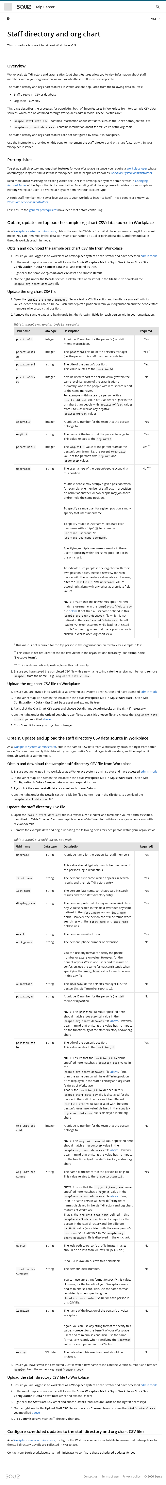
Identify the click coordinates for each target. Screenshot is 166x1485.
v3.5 (153, 18)
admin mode (149, 256)
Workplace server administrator (34, 1440)
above (47, 719)
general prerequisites (43, 210)
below (73, 611)
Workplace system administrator (35, 231)
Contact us (91, 1476)
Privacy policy (131, 1476)
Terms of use (110, 1476)
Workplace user (137, 168)
